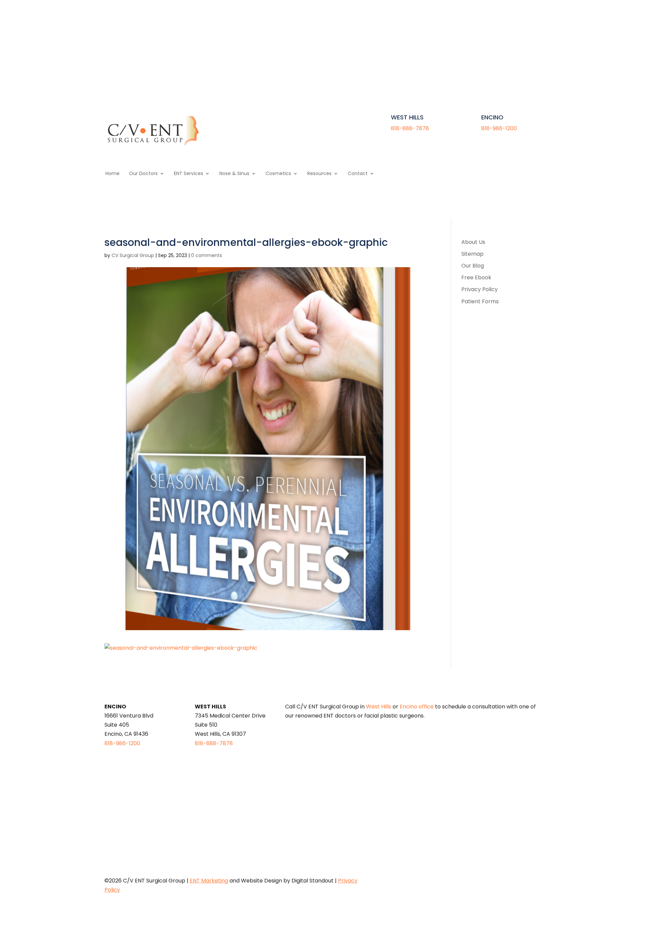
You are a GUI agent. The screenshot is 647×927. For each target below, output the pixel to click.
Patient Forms (480, 301)
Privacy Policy (479, 289)
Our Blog (472, 266)
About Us (473, 242)
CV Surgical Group (133, 255)
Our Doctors (143, 174)
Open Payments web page (294, 787)
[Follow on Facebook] (523, 38)
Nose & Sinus (234, 174)
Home (112, 174)
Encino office (417, 706)
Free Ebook (476, 277)
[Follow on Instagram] (537, 38)
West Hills (378, 706)
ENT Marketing (209, 880)
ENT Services (188, 174)
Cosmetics (278, 174)
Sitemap (472, 254)
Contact (358, 174)
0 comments (206, 255)
